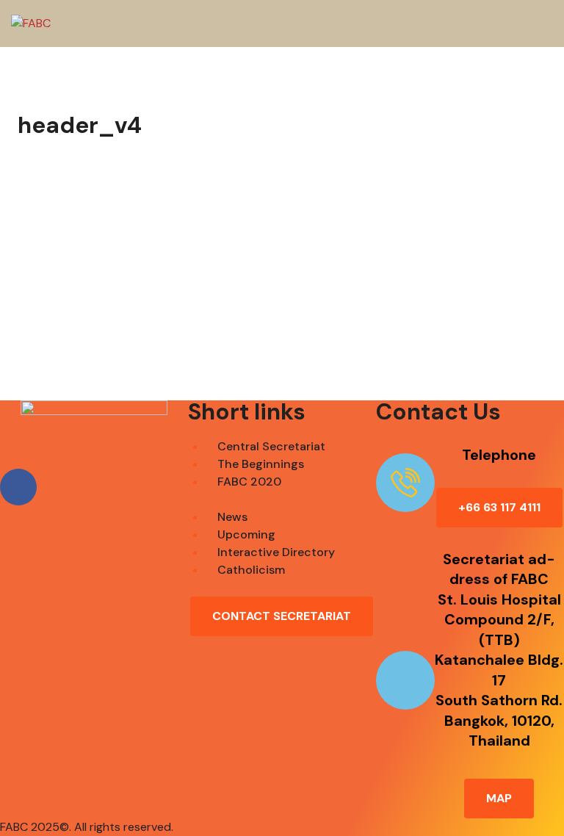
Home (274, 314)
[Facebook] (18, 487)
